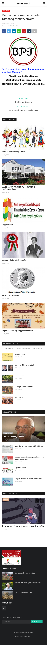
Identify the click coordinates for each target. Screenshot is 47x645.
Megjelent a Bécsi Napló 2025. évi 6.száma (30, 446)
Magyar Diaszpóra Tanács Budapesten (28, 479)
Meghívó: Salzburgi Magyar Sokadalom (23, 110)
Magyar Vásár (7, 225)
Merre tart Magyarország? (24, 365)
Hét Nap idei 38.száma (23, 102)
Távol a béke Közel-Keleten (24, 592)
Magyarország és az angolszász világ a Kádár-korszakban (29, 458)
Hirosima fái (19, 376)
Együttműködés (20, 468)
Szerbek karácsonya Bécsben (25, 573)
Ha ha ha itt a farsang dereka (13, 152)
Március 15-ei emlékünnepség (14, 260)
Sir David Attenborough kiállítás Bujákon (28, 583)
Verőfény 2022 (20, 354)
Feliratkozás (36, 621)
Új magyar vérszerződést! (24, 387)
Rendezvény (6, 10)
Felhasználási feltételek (22, 636)
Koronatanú (19, 397)
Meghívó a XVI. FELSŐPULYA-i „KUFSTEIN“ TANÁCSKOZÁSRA (18, 188)
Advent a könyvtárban (10, 295)
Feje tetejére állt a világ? (14, 526)
